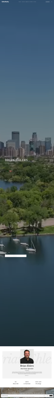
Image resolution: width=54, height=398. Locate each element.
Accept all (51, 395)
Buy (6, 252)
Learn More (26, 375)
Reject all (44, 395)
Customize (47, 395)
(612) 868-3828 (47, 1)
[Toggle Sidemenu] (51, 1)
